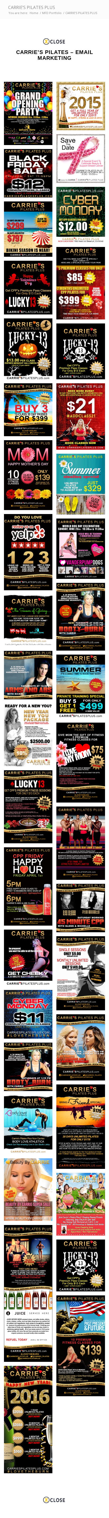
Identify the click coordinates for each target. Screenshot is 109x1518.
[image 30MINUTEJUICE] (30, 1295)
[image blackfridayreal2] (30, 175)
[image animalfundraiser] (82, 1206)
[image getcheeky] (30, 960)
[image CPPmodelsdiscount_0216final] (82, 975)
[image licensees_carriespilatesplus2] (82, 845)
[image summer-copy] (30, 411)
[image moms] (82, 765)
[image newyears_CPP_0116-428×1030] (30, 1421)
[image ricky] (30, 677)
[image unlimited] (30, 231)
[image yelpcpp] (30, 554)
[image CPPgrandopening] (30, 115)
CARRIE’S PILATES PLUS (31, 7)
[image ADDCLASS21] (82, 418)
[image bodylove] (30, 1126)
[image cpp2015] (82, 108)
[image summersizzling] (82, 486)
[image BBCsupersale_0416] (30, 1191)
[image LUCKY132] (30, 351)
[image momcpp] (30, 477)
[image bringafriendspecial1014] (82, 1128)
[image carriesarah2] (82, 1049)
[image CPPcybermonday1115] (30, 1016)
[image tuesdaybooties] (82, 619)
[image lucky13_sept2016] (82, 353)
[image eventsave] (82, 160)
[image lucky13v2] (30, 808)
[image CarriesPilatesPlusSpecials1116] (82, 285)
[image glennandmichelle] (82, 910)
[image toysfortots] (30, 622)
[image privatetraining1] (82, 689)
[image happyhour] (30, 888)
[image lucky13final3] (30, 289)
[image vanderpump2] (82, 551)
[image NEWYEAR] (30, 736)
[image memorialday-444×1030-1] (82, 1347)
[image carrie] (30, 1069)
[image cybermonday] (82, 217)
